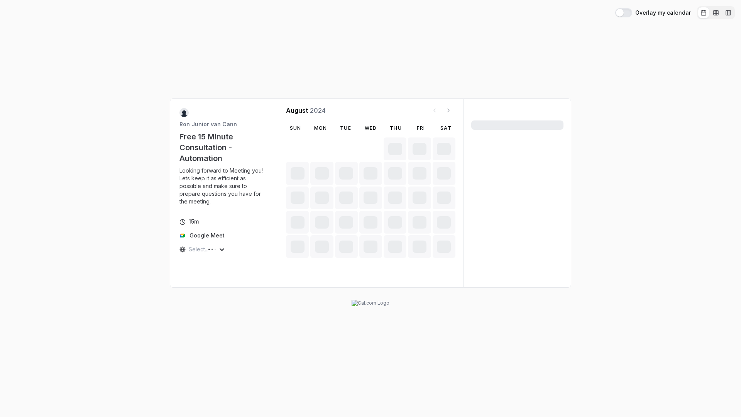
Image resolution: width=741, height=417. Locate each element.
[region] (224, 186)
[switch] (623, 12)
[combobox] (189, 249)
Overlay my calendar (663, 12)
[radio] (703, 13)
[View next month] (448, 110)
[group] (716, 12)
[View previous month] (435, 110)
